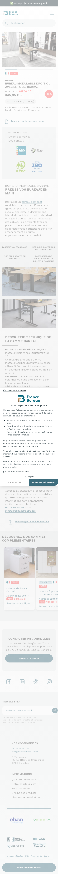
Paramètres (14, 482)
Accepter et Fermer (43, 482)
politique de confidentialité (16, 471)
